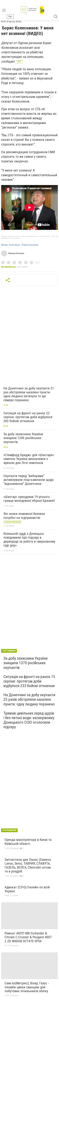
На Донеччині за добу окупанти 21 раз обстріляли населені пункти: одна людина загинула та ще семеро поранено (28, 394)
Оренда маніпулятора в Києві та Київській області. (28, 842)
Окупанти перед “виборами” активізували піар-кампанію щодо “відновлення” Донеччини (28, 480)
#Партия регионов (29, 245)
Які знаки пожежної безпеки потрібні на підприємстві (24, 516)
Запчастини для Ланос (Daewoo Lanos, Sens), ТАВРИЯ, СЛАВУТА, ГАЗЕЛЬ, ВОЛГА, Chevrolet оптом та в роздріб (28, 865)
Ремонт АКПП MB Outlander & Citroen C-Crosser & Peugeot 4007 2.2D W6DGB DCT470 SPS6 (28, 937)
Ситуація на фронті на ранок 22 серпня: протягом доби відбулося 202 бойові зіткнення (27, 417)
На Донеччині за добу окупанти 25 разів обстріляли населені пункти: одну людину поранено (29, 699)
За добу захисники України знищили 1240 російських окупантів (23, 438)
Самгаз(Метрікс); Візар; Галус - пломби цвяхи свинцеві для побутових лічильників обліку (27, 987)
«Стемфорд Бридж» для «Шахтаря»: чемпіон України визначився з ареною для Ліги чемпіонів (29, 459)
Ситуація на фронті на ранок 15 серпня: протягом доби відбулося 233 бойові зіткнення (29, 681)
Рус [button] (10, 16)
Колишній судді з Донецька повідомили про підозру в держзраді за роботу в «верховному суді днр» (29, 539)
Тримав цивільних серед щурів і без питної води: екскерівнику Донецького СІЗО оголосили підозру (28, 720)
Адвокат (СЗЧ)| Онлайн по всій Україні (27, 889)
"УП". (19, 61)
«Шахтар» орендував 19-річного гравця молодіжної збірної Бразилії (29, 499)
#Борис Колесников (10, 245)
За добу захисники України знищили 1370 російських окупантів (25, 663)
